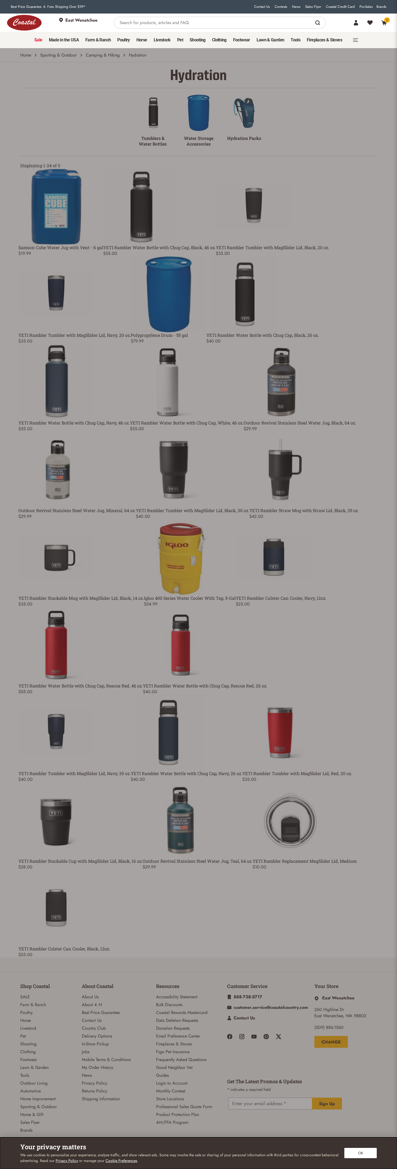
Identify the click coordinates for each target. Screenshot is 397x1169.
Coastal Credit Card (340, 6)
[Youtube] (254, 1036)
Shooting (28, 1044)
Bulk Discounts (169, 1005)
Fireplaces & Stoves (174, 1044)
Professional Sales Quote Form (184, 1107)
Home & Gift (31, 1114)
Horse (25, 1020)
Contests (281, 6)
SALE (25, 997)
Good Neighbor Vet (174, 1067)
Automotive (30, 1091)
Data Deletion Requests (177, 1020)
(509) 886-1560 (329, 1027)
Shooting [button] (198, 39)
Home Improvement (38, 1099)
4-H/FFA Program (172, 1122)
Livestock (28, 1028)
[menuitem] (38, 40)
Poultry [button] (123, 39)
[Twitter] (278, 1036)
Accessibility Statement (176, 997)
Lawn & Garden (34, 1067)
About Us (90, 997)
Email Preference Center (178, 1036)
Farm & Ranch (33, 1005)
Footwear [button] (241, 39)
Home (25, 55)
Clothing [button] (219, 39)
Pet (23, 1036)
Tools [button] (295, 39)
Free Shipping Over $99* (66, 6)
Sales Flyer (313, 6)
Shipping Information (101, 1099)
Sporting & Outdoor (58, 55)
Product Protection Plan (177, 1114)
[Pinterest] (266, 1036)
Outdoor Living (34, 1083)
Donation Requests (173, 1028)
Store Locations (170, 1099)
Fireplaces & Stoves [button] (324, 39)
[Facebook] (229, 1036)
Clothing (28, 1052)
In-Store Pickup (95, 1044)
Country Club (94, 1028)
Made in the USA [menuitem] (64, 39)
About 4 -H (92, 1005)
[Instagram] (241, 1036)
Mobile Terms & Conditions (106, 1059)
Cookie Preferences (121, 1160)
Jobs (85, 1052)
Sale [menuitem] (38, 39)
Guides (162, 1075)
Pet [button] (180, 39)
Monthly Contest (170, 1091)
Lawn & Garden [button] (270, 39)
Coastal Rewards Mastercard (181, 1012)
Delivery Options (97, 1036)
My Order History (97, 1067)
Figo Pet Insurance (173, 1052)
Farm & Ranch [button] (98, 39)
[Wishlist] (370, 22)
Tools (24, 1075)
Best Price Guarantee (26, 6)
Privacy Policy (94, 1083)
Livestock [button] (162, 39)
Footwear (28, 1059)
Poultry (26, 1012)
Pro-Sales (366, 6)
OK (360, 1153)
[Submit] (318, 23)
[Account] (356, 22)
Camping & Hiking (103, 55)
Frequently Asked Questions (181, 1059)
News (296, 6)
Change (331, 1042)
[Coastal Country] (24, 23)
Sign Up (327, 1104)
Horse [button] (141, 39)
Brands (381, 6)
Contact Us (262, 6)
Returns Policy (94, 1091)
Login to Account (171, 1083)
